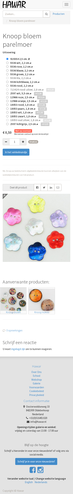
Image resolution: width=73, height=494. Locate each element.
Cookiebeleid (36, 391)
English (29, 482)
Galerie (36, 383)
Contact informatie (36, 401)
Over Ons (36, 372)
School (36, 375)
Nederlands (41, 482)
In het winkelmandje (16, 152)
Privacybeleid (36, 395)
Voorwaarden (36, 387)
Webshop (36, 379)
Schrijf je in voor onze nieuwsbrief (36, 461)
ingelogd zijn (18, 349)
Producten (58, 14)
